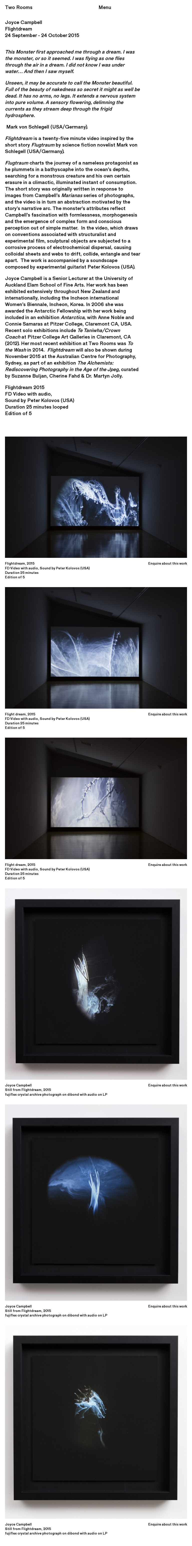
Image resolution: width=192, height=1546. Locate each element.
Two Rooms (18, 7)
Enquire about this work (167, 563)
